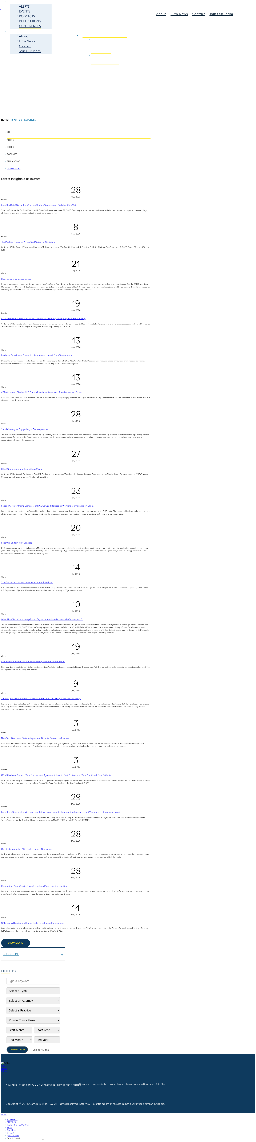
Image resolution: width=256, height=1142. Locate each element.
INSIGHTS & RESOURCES (18, 1124)
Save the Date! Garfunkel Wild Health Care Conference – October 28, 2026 (38, 204)
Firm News (27, 41)
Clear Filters (40, 1049)
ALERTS (24, 6)
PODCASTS (27, 16)
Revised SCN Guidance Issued (16, 278)
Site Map (160, 1084)
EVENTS (24, 11)
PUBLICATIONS (30, 21)
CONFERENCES (30, 26)
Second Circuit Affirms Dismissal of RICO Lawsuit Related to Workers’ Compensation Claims (48, 505)
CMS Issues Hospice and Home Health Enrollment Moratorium (32, 922)
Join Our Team (30, 51)
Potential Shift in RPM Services (16, 542)
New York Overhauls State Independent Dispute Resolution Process (35, 738)
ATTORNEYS (94, 29)
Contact (25, 46)
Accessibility (99, 1084)
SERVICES (123, 29)
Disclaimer (85, 1084)
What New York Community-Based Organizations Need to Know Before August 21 (42, 619)
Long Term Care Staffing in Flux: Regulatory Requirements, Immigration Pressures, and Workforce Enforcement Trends (61, 812)
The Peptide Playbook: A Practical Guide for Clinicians (28, 241)
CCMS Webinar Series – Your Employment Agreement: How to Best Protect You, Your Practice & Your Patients (56, 775)
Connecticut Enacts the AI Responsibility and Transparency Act (33, 661)
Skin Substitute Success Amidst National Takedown (27, 582)
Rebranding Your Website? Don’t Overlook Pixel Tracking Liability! (34, 885)
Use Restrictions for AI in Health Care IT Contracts (26, 848)
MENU (4, 1114)
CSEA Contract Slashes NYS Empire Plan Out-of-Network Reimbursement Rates (41, 392)
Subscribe (11, 954)
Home (4, 119)
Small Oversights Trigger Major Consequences (24, 429)
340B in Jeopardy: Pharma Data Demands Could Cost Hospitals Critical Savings (41, 698)
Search (16, 1049)
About (23, 36)
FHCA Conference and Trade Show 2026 (21, 468)
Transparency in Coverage (139, 1084)
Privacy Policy (116, 1084)
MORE (15, 31)
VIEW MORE (15, 942)
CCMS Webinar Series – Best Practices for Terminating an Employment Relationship (43, 318)
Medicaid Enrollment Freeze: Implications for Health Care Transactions (36, 355)
